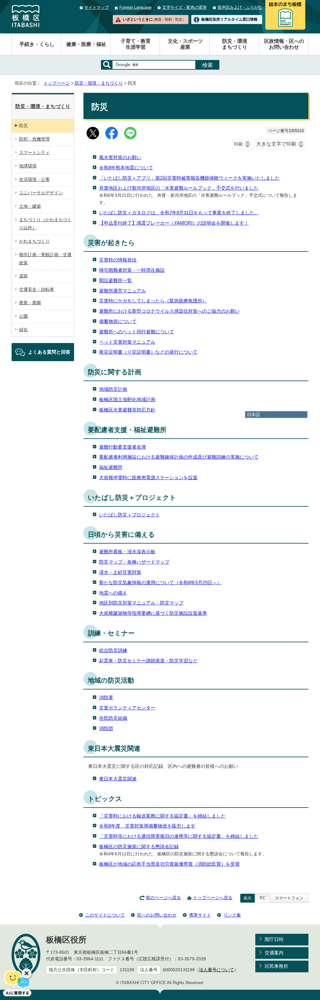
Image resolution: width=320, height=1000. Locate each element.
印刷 (238, 144)
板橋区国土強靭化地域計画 (127, 399)
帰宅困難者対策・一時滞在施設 (132, 270)
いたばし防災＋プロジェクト (129, 514)
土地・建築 (30, 206)
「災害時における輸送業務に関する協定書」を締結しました (162, 815)
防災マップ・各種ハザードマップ (134, 562)
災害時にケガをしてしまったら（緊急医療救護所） (153, 300)
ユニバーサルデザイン (41, 192)
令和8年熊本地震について (126, 167)
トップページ (56, 83)
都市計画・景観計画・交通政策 (45, 258)
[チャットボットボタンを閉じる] (27, 973)
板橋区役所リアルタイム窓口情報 (229, 19)
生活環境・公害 (34, 179)
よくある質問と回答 (49, 352)
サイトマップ (96, 7)
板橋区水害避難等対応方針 (127, 409)
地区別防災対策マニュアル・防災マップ (141, 602)
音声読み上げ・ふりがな (240, 7)
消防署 (106, 697)
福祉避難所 (110, 467)
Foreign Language (135, 7)
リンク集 (232, 915)
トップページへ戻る (212, 897)
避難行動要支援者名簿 (122, 447)
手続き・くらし (36, 44)
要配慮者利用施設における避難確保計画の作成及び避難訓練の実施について (178, 457)
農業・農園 (30, 302)
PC (262, 898)
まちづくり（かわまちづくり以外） (45, 223)
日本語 (253, 414)
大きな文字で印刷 (276, 144)
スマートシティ (34, 152)
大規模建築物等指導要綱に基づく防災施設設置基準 (153, 613)
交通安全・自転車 (36, 289)
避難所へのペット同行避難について (136, 331)
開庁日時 (274, 939)
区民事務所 (276, 966)
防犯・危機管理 (34, 139)
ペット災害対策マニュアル (127, 342)
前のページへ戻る (163, 897)
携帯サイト (200, 915)
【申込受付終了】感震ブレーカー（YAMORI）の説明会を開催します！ (174, 223)
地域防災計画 (113, 389)
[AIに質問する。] (17, 983)
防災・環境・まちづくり (99, 83)
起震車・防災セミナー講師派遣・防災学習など (148, 660)
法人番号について (216, 970)
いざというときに (154, 19)
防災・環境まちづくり (234, 44)
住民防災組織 (113, 718)
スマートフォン (289, 898)
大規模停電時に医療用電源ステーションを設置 (148, 477)
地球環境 (28, 165)
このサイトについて (105, 915)
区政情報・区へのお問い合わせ (284, 44)
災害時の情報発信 (118, 259)
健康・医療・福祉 (86, 44)
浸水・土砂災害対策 (120, 572)
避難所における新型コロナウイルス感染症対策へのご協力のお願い (169, 311)
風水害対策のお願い (120, 157)
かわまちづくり (34, 241)
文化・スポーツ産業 (185, 44)
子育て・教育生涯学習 (136, 44)
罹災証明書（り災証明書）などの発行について (148, 352)
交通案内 (274, 952)
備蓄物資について (118, 321)
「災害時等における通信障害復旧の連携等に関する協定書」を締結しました (178, 836)
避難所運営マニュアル (122, 290)
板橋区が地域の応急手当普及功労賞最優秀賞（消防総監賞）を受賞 (169, 864)
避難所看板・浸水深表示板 (127, 551)
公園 (23, 316)
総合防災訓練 (113, 650)
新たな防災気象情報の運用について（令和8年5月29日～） (160, 582)
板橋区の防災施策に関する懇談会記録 (139, 846)
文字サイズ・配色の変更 (184, 7)
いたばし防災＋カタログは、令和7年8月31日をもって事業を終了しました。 (179, 212)
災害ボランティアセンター (127, 707)
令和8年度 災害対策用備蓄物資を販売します (147, 825)
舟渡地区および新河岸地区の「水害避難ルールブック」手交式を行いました (178, 188)
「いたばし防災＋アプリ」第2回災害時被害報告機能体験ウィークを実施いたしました (189, 178)
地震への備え (113, 592)
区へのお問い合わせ (157, 915)
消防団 (106, 728)
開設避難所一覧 (115, 280)
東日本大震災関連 (118, 778)
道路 (23, 275)
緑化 (23, 329)
